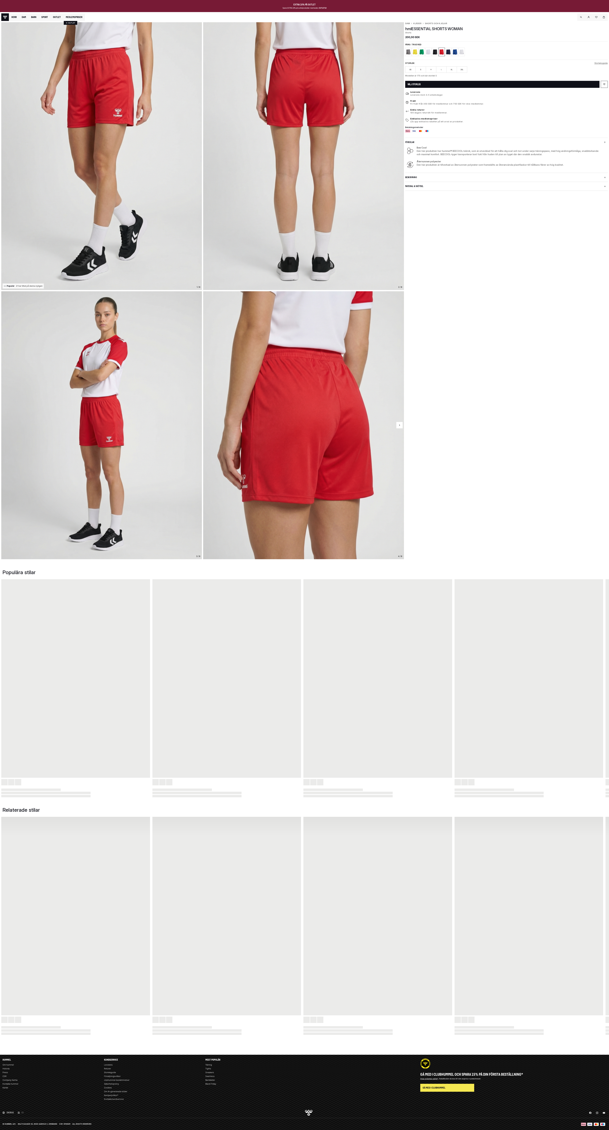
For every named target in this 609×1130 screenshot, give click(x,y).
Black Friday (210, 1084)
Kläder (417, 23)
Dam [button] (24, 17)
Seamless (210, 1076)
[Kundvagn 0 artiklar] (604, 17)
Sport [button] (44, 17)
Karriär (5, 1087)
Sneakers (209, 1072)
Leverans (415, 92)
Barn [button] (33, 17)
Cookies (108, 1087)
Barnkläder (210, 1080)
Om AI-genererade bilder (115, 1091)
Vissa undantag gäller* (429, 1079)
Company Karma (10, 1080)
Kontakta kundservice (114, 1099)
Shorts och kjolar (436, 23)
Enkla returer (417, 110)
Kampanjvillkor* (111, 1095)
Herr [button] (14, 17)
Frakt (413, 101)
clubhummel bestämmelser (116, 1080)
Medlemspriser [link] (74, 17)
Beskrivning (411, 177)
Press (5, 1072)
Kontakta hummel (10, 1084)
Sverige (10, 1112)
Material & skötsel (414, 186)
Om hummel (8, 1065)
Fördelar (409, 142)
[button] (581, 17)
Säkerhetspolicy (111, 1084)
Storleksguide (601, 63)
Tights (208, 1068)
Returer (107, 1068)
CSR (5, 1076)
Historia (6, 1068)
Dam (407, 23)
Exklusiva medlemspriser (424, 119)
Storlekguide (110, 1072)
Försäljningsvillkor (112, 1076)
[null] (5, 17)
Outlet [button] (57, 17)
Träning (208, 1065)
